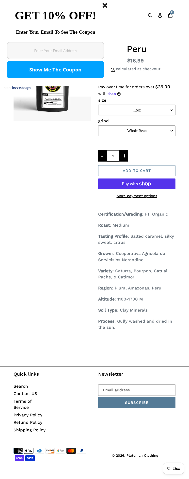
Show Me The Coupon (55, 69)
